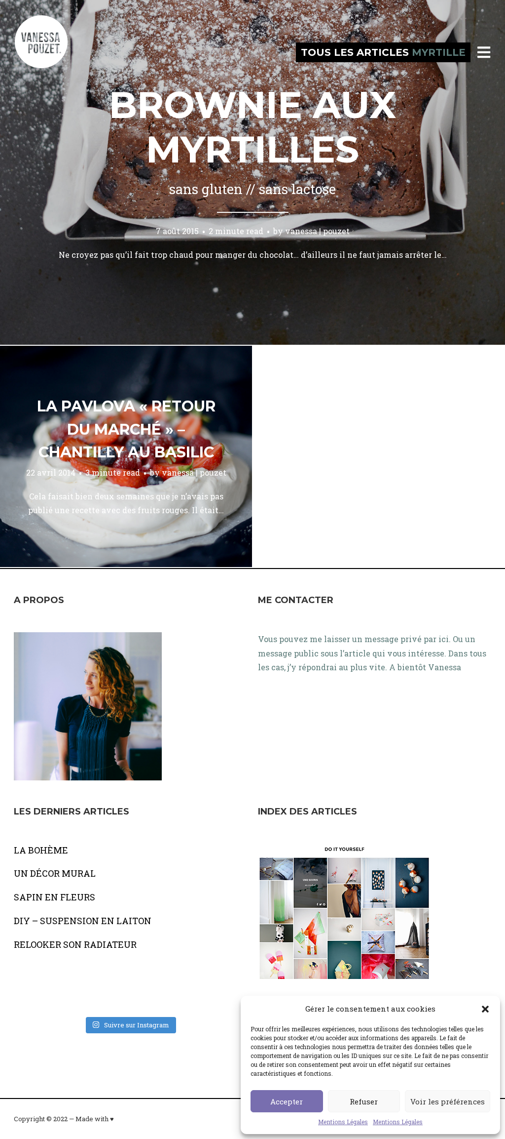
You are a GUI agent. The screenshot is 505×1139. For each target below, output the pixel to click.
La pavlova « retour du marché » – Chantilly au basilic (126, 429)
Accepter (286, 1101)
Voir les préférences (447, 1101)
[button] (485, 1009)
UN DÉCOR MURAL (55, 873)
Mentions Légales (343, 1122)
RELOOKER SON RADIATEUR (75, 944)
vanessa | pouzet (317, 231)
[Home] (52, 52)
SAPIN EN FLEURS (54, 897)
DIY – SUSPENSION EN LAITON (82, 921)
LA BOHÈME (41, 850)
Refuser (364, 1101)
